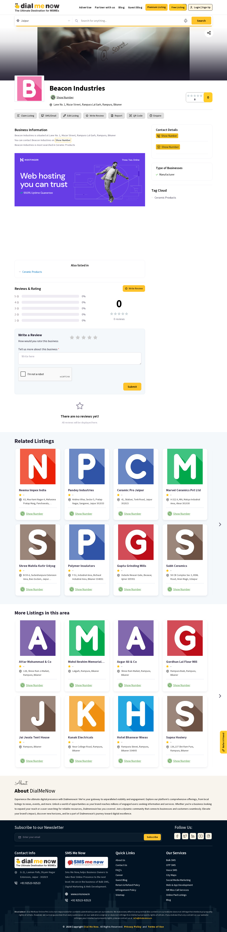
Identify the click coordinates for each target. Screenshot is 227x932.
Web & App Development (179, 885)
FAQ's (119, 870)
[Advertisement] (80, 231)
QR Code (138, 115)
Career (119, 875)
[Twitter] (185, 836)
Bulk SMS (171, 860)
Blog (121, 7)
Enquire (157, 115)
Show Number (65, 97)
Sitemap (120, 894)
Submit (132, 386)
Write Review (97, 115)
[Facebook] (177, 836)
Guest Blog (135, 7)
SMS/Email (50, 115)
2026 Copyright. (82, 926)
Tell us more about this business (38, 349)
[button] (156, 7)
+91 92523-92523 (30, 883)
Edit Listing (73, 115)
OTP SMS (171, 865)
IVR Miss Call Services (177, 890)
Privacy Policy (133, 926)
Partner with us (105, 7)
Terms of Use (156, 926)
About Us (120, 860)
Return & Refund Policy (128, 885)
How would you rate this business (38, 341)
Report (118, 115)
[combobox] (21, 20)
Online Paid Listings (176, 894)
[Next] (220, 524)
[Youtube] (201, 836)
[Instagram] (208, 836)
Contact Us (121, 865)
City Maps (171, 875)
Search (201, 20)
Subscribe (152, 837)
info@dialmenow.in (142, 918)
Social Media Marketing (178, 880)
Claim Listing (27, 115)
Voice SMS (171, 870)
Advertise (85, 7)
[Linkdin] (193, 836)
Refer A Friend (223, 740)
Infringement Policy (126, 890)
